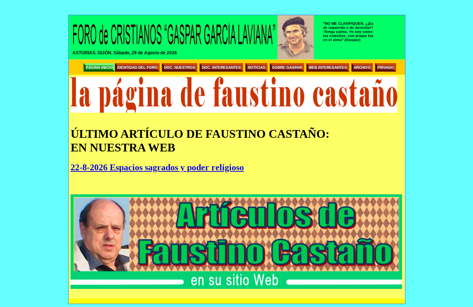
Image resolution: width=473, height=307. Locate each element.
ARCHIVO (362, 67)
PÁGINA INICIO (99, 67)
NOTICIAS (256, 67)
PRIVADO (385, 67)
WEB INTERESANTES (328, 67)
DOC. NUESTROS (179, 67)
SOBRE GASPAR (287, 67)
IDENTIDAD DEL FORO (137, 67)
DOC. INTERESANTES (221, 67)
